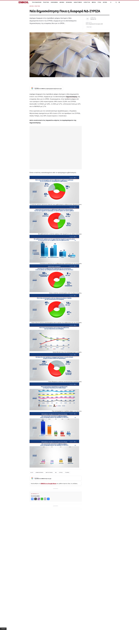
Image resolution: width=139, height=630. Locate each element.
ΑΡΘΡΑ (105, 2)
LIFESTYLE (87, 2)
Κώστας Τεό (93, 19)
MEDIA (94, 2)
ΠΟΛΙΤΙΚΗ (46, 2)
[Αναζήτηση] (116, 2)
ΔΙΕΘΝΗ (62, 2)
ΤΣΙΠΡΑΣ (67, 472)
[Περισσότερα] (110, 2)
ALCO (31, 472)
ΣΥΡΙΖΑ (61, 472)
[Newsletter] (119, 2)
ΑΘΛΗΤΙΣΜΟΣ (78, 2)
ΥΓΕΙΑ (99, 2)
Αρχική (32, 6)
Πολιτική (37, 6)
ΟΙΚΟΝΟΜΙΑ (54, 2)
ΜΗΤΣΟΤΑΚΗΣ (49, 472)
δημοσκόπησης (72, 96)
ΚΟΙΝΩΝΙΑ (69, 2)
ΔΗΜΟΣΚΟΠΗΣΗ (39, 472)
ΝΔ (56, 472)
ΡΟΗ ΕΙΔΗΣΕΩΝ (36, 2)
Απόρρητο (3, 628)
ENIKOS (24, 2)
